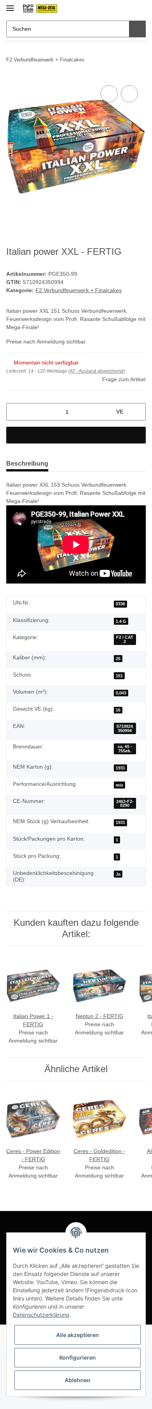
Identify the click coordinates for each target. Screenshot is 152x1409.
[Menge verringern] (15, 411)
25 (118, 658)
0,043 (121, 692)
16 (118, 710)
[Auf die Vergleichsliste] (109, 93)
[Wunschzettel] (127, 8)
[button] (115, 8)
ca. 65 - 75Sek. (125, 748)
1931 (120, 768)
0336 (120, 603)
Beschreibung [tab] (27, 463)
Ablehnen (77, 1380)
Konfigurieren (77, 1357)
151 (119, 675)
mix (119, 785)
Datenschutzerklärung (41, 1314)
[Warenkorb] (139, 8)
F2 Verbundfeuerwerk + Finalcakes (78, 290)
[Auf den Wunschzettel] (129, 93)
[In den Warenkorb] (76, 435)
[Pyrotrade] (39, 9)
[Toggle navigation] (10, 5)
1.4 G (121, 621)
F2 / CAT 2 (124, 639)
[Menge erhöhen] (137, 411)
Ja (118, 874)
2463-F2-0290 (125, 803)
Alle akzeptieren (77, 1335)
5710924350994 (125, 728)
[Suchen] (137, 29)
